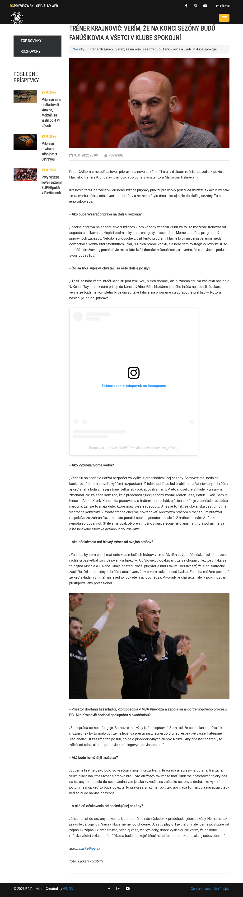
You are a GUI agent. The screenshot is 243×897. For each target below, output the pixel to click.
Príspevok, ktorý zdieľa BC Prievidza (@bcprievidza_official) (133, 448)
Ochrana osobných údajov (210, 889)
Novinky (78, 49)
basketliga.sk (89, 848)
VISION (68, 889)
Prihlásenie (222, 6)
